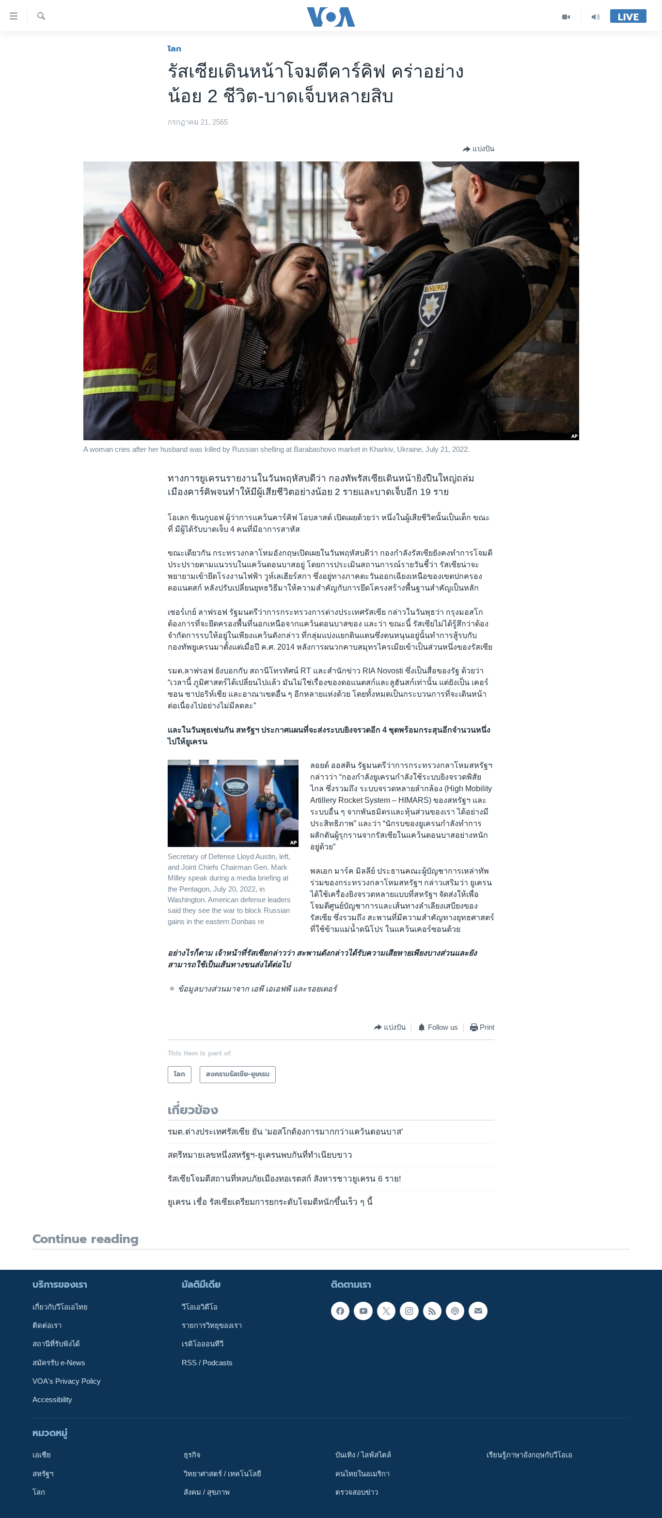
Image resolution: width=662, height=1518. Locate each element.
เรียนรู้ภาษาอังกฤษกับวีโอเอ (529, 1455)
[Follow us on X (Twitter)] (386, 1310)
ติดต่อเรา (47, 1325)
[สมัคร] (478, 1310)
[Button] (478, 149)
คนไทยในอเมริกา (362, 1473)
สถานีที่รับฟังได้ (56, 1344)
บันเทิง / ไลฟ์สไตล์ (363, 1455)
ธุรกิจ (192, 1455)
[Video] (566, 16)
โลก (174, 48)
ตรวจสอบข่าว (356, 1492)
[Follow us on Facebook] (340, 1310)
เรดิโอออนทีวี (202, 1344)
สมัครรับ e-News (58, 1362)
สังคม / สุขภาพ (207, 1492)
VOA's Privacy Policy (66, 1381)
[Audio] (595, 16)
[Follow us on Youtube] (363, 1310)
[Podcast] (455, 1310)
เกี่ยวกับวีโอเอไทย (60, 1306)
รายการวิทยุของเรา (212, 1325)
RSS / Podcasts (207, 1362)
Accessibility (52, 1400)
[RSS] (432, 1310)
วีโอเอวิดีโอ (200, 1306)
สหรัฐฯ (42, 1473)
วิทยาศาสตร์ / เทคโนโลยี (222, 1473)
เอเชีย (41, 1455)
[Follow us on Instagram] (409, 1310)
